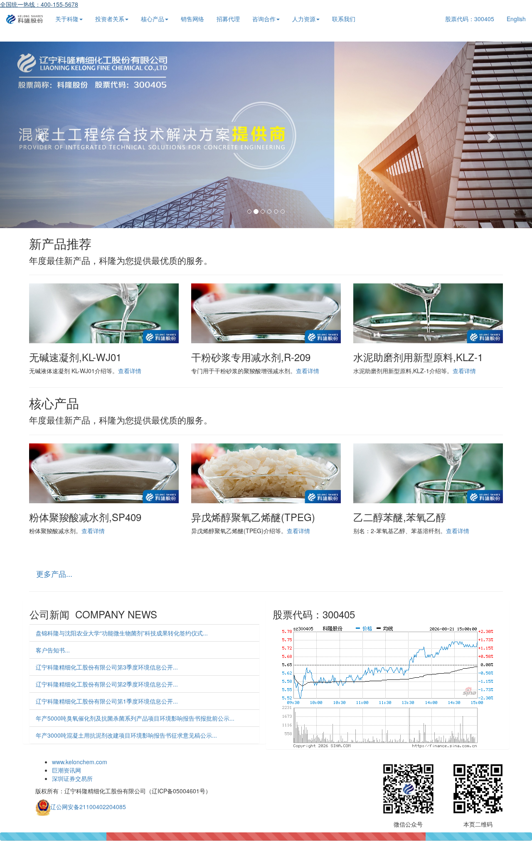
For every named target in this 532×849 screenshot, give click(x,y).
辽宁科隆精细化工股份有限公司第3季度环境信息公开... (107, 667)
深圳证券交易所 (72, 778)
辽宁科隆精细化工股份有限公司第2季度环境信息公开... (107, 684)
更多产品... (54, 573)
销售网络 (192, 19)
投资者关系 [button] (109, 19)
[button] (40, 135)
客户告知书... (53, 650)
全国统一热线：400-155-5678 (39, 4)
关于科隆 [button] (67, 19)
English (516, 19)
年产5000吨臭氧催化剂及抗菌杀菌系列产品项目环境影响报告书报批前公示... (135, 718)
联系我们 (343, 19)
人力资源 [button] (303, 19)
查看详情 (129, 371)
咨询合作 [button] (264, 19)
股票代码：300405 (469, 19)
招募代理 (228, 19)
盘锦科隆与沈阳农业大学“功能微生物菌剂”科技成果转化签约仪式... (122, 633)
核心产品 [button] (152, 19)
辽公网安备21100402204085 (88, 806)
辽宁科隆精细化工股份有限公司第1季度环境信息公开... (107, 701)
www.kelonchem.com (79, 762)
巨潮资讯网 (66, 770)
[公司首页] (24, 18)
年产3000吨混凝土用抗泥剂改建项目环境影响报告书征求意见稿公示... (126, 735)
